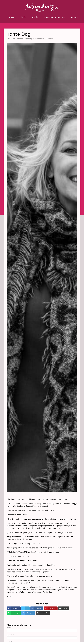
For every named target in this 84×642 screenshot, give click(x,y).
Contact (74, 17)
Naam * (10, 627)
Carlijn (23, 17)
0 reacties (50, 38)
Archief (35, 17)
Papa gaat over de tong (54, 17)
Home (11, 17)
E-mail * (10, 635)
